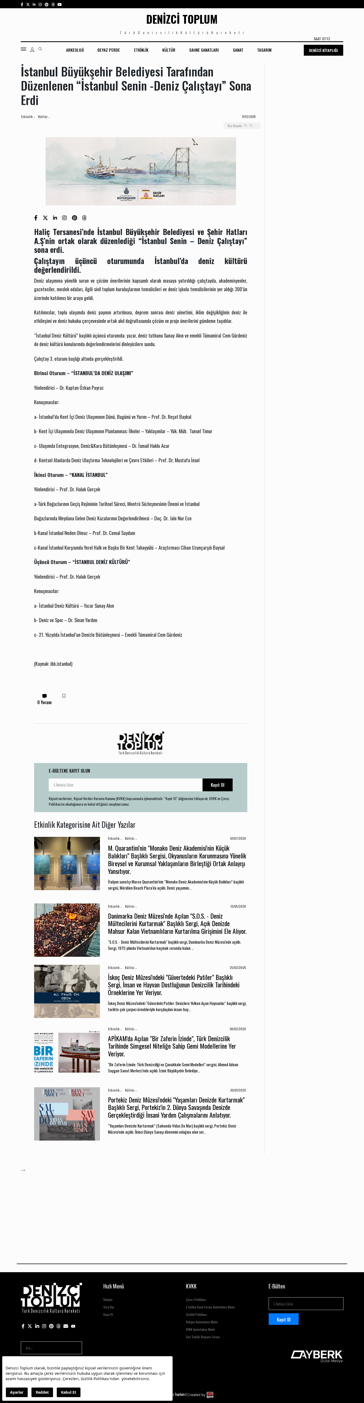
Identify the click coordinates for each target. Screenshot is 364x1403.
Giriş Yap (108, 1307)
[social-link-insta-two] (40, 4)
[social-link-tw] (28, 4)
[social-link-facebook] (22, 4)
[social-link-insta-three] (46, 4)
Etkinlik (141, 50)
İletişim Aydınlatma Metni (202, 1322)
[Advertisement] (181, 1210)
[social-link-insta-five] (60, 4)
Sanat (238, 50)
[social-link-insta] (34, 4)
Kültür (168, 50)
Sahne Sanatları (204, 50)
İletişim (107, 1299)
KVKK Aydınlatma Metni (200, 1329)
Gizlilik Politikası (196, 1314)
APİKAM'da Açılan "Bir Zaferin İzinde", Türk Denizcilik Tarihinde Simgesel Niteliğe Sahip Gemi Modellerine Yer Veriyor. (172, 1046)
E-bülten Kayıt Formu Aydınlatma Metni (210, 1307)
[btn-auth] (32, 49)
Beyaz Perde (109, 50)
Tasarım (264, 50)
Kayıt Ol (217, 785)
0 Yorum (44, 702)
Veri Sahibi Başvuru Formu (203, 1337)
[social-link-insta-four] (53, 4)
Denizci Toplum (182, 19)
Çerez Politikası (196, 1299)
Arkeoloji (75, 50)
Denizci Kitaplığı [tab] (323, 50)
